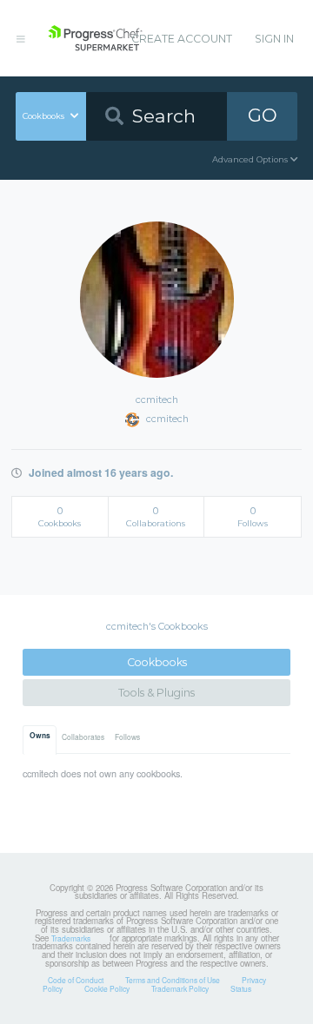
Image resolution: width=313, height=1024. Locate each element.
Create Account (181, 38)
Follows (127, 736)
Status (240, 988)
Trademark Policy (180, 988)
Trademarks (70, 938)
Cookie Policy (107, 988)
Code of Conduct (75, 979)
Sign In (274, 38)
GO (262, 115)
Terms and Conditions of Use (172, 979)
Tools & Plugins (156, 692)
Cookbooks (157, 662)
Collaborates (83, 736)
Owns (40, 735)
